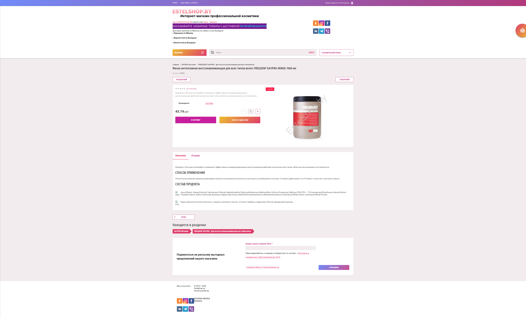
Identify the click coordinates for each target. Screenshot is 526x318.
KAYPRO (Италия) (189, 65)
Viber (206, 22)
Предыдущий (181, 80)
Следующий (344, 80)
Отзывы (195, 155)
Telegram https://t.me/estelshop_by (262, 267)
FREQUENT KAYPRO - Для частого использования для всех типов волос (226, 65)
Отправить (334, 268)
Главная (176, 65)
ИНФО (175, 3)
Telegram (213, 22)
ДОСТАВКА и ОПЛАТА (189, 3)
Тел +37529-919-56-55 (182, 22)
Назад (183, 217)
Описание (180, 155)
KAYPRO (209, 103)
